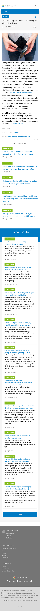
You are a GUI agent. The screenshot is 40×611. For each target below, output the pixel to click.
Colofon (4, 555)
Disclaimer (6, 600)
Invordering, (13, 137)
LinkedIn (9, 538)
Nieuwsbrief (10, 533)
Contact (4, 553)
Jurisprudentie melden (9, 549)
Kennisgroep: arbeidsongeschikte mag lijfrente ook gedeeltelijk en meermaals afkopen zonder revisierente (20, 198)
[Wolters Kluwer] (9, 6)
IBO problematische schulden (21, 93)
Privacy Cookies (16, 600)
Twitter (8, 536)
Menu (7, 11)
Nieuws (16, 132)
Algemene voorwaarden (29, 600)
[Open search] (36, 6)
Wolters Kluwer (6, 569)
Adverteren (5, 557)
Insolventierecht (24, 137)
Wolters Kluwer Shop (8, 571)
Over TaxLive (5, 551)
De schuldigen (18, 124)
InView (4, 566)
